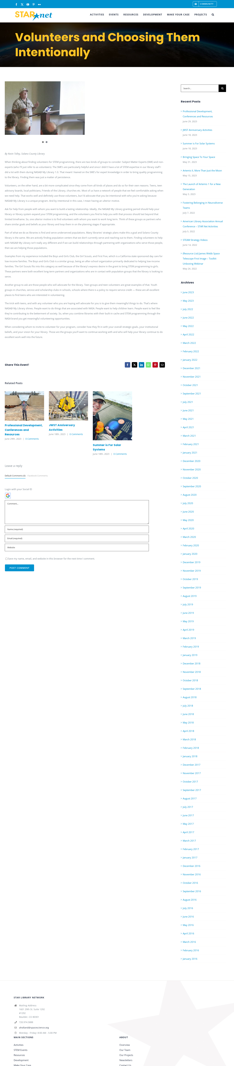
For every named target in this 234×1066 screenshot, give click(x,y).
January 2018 (190, 756)
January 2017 (190, 857)
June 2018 (188, 714)
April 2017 (188, 832)
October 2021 (190, 385)
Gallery (29, 406)
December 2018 (191, 663)
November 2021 (192, 376)
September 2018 (192, 688)
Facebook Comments (38, 475)
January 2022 (190, 359)
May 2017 (188, 823)
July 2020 (188, 503)
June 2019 (188, 612)
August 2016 (190, 899)
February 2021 (191, 444)
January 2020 (190, 553)
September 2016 (192, 891)
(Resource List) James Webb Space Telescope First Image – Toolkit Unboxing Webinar (201, 258)
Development (21, 1060)
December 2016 (191, 866)
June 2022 (188, 317)
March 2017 (189, 840)
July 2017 (188, 806)
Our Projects (126, 1055)
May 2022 (188, 326)
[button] (213, 14)
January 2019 (190, 655)
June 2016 (188, 916)
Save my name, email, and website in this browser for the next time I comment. (51, 558)
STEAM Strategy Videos (195, 239)
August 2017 (190, 798)
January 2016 (190, 958)
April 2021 (188, 427)
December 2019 (191, 562)
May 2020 (188, 520)
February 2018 (191, 747)
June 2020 (188, 511)
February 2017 (191, 849)
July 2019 (188, 604)
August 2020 (190, 494)
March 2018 (189, 739)
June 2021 (188, 410)
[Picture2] (45, 108)
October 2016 (190, 882)
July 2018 (188, 705)
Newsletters (125, 1060)
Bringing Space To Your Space (199, 157)
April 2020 (188, 528)
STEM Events (20, 1050)
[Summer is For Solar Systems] (112, 415)
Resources (19, 1055)
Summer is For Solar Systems (107, 415)
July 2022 (188, 309)
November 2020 (192, 469)
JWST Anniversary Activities (63, 405)
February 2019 (191, 646)
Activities (18, 1044)
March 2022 (189, 342)
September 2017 (192, 790)
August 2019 (190, 596)
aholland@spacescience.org (34, 1027)
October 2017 (190, 781)
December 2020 (191, 461)
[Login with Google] (8, 495)
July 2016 (188, 908)
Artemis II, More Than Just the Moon (202, 170)
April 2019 (188, 629)
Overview (124, 1044)
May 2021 (188, 418)
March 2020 (189, 536)
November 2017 (192, 773)
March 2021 (189, 435)
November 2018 (192, 671)
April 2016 (188, 933)
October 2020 (190, 477)
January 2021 (190, 452)
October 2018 (190, 680)
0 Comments (32, 438)
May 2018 (188, 722)
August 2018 (190, 697)
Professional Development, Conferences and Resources (19, 406)
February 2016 (191, 950)
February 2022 (191, 351)
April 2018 (188, 731)
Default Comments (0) (15, 475)
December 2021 (191, 368)
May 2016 (188, 925)
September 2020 (192, 486)
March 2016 (189, 941)
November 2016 (192, 874)
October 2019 (190, 579)
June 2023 (188, 292)
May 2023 (188, 300)
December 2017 (191, 764)
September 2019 (192, 587)
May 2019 (188, 621)
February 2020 (191, 545)
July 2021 (188, 402)
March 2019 (189, 638)
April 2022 (188, 334)
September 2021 (192, 393)
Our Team (124, 1050)
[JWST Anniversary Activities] (68, 406)
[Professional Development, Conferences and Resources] (24, 406)
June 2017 (188, 815)
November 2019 (192, 570)
